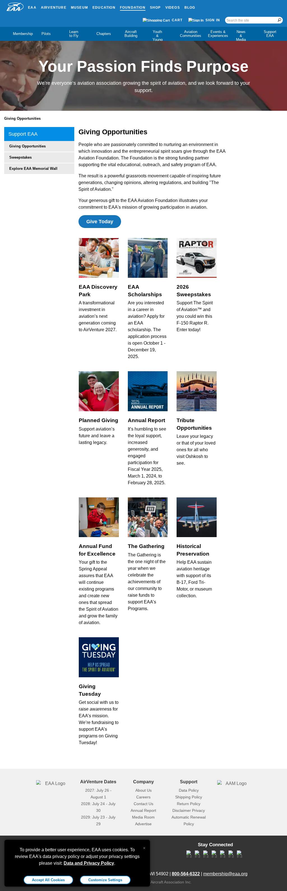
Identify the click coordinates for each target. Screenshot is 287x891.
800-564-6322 (186, 873)
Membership (23, 34)
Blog (189, 8)
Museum (79, 8)
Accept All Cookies (48, 880)
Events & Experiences (218, 34)
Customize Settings (105, 880)
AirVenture (53, 8)
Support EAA (270, 34)
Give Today (99, 221)
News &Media (241, 36)
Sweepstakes (20, 157)
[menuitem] (18, 34)
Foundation (132, 8)
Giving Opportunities (22, 118)
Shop (155, 8)
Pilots (46, 34)
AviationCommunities (190, 34)
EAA (32, 8)
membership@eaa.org (225, 873)
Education (103, 8)
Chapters (103, 34)
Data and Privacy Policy (89, 863)
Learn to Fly (73, 34)
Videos (172, 8)
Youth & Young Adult (157, 38)
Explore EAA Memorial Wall (33, 168)
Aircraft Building (130, 34)
